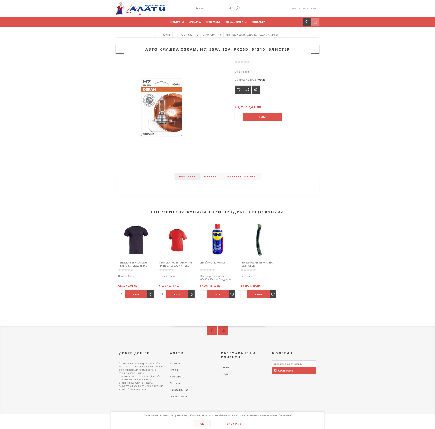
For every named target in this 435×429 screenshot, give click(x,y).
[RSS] (223, 330)
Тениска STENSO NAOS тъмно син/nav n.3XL (132, 264)
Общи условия (178, 396)
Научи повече (233, 423)
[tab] (187, 176)
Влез (313, 8)
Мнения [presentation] (210, 176)
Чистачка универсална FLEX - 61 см (256, 264)
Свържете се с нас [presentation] (240, 176)
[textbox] (211, 8)
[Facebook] (212, 330)
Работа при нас (179, 389)
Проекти (175, 383)
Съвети (225, 367)
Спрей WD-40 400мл (212, 262)
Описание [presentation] (187, 176)
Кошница (175, 363)
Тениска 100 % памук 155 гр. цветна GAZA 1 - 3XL (175, 264)
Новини (174, 370)
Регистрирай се (300, 8)
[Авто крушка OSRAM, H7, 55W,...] (315, 49)
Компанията (177, 376)
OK (202, 424)
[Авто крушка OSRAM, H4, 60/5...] (120, 49)
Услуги (225, 374)
